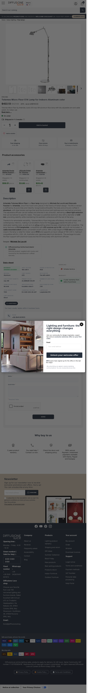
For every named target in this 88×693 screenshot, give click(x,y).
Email (48, 342)
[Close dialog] (81, 324)
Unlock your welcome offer (64, 355)
